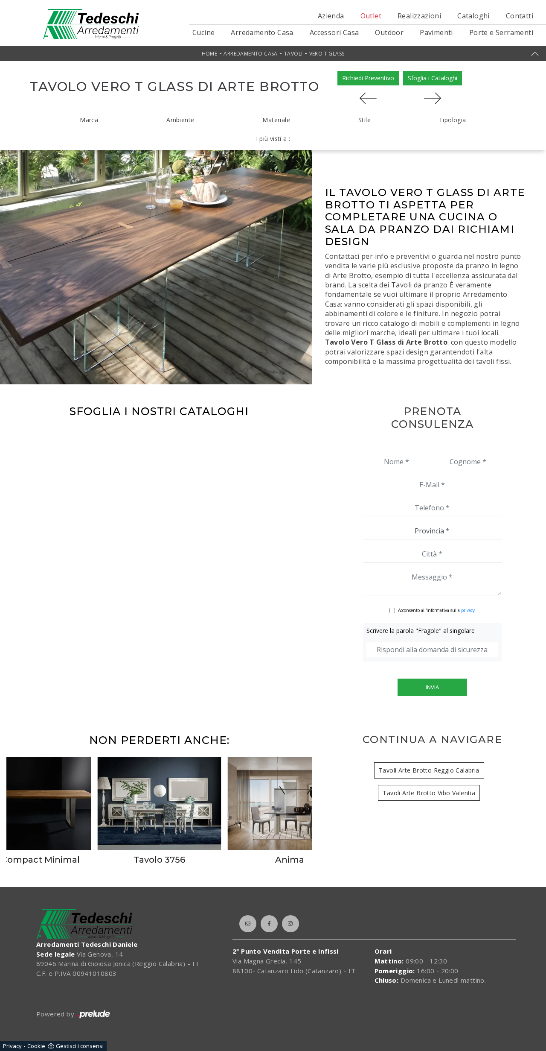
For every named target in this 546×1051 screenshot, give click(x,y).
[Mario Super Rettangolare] (432, 98)
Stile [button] (364, 120)
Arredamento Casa (262, 32)
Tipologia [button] (452, 120)
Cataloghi (473, 15)
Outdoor (389, 32)
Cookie (36, 1046)
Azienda (331, 15)
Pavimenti (436, 32)
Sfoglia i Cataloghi (432, 78)
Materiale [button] (276, 120)
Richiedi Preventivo (368, 78)
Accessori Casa (334, 32)
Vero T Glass (327, 53)
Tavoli (293, 53)
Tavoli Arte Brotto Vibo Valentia (429, 793)
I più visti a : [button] (273, 139)
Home (210, 53)
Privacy (12, 1046)
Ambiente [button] (180, 120)
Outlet (370, 15)
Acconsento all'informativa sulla (436, 610)
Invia (432, 687)
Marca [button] (89, 120)
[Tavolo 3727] (368, 98)
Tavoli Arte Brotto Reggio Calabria (429, 770)
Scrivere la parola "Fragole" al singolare (420, 631)
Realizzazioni (419, 15)
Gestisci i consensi (80, 1046)
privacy (468, 610)
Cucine (203, 32)
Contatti (519, 15)
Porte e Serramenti (501, 32)
